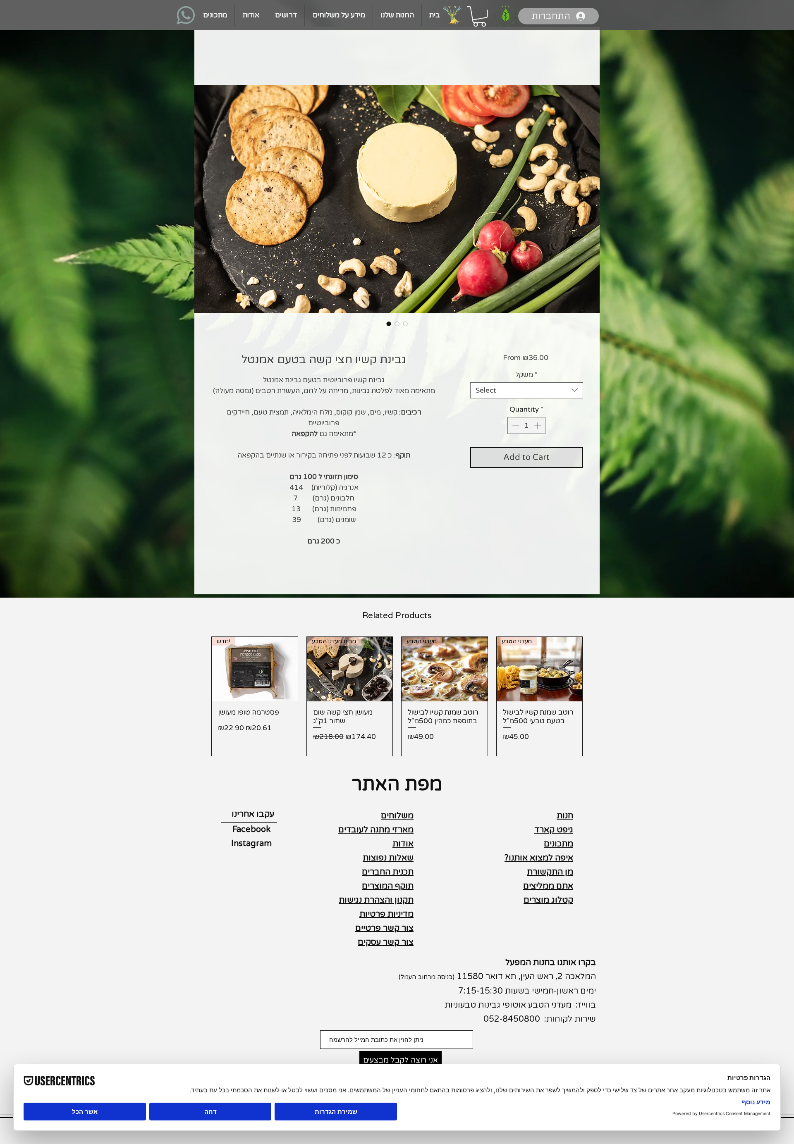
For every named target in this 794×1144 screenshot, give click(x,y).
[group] (397, 697)
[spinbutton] (526, 425)
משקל (526, 374)
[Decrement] (515, 425)
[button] (479, 16)
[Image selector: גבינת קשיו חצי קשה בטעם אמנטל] (389, 323)
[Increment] (538, 425)
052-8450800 (511, 1019)
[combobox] (526, 390)
